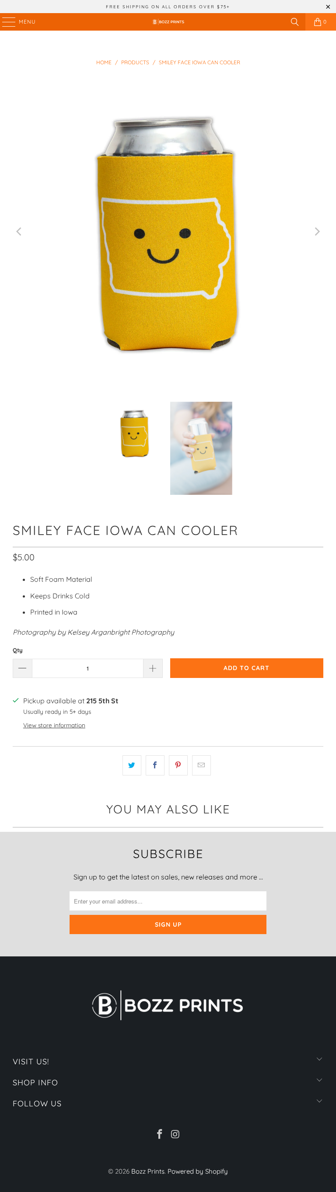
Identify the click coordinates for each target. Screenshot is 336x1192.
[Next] (317, 232)
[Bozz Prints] (168, 22)
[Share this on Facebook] (155, 765)
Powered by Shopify (198, 1171)
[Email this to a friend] (201, 765)
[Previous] (19, 232)
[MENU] (4, 22)
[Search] (295, 22)
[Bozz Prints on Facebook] (159, 1135)
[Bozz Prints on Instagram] (175, 1135)
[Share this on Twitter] (131, 765)
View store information (54, 725)
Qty (18, 649)
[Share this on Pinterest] (178, 765)
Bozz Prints (147, 1171)
